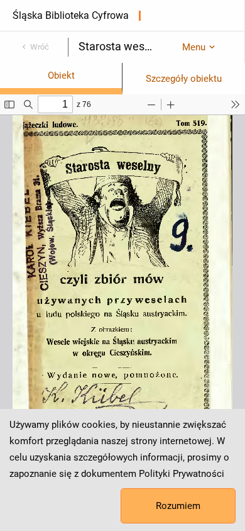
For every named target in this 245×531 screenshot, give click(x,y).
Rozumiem (178, 505)
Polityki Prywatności (181, 473)
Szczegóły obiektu (184, 78)
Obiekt (61, 75)
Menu (193, 47)
